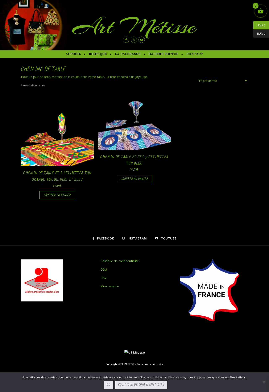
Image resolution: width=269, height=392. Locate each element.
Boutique (98, 54)
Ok (108, 384)
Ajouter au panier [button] (57, 195)
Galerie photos (163, 54)
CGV (103, 278)
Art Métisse (134, 26)
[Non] (264, 382)
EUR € (259, 34)
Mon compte (109, 286)
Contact (194, 54)
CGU (103, 269)
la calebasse (128, 54)
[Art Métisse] (134, 352)
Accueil (73, 54)
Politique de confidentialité (119, 261)
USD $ (259, 25)
